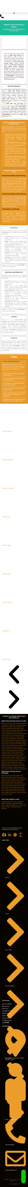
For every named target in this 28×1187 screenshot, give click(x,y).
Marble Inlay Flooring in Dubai (8, 775)
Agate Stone (7, 574)
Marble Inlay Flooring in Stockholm (13, 792)
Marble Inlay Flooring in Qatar (13, 785)
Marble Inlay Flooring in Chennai (9, 726)
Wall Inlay (6, 631)
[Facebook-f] (4, 835)
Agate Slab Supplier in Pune (12, 805)
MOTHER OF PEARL (7, 1011)
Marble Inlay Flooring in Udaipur (12, 737)
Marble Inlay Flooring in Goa (12, 745)
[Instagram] (15, 835)
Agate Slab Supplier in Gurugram (9, 801)
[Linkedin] (9, 835)
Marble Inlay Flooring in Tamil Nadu (15, 763)
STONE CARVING (7, 1020)
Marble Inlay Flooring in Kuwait (8, 782)
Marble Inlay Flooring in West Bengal (17, 769)
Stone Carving (7, 602)
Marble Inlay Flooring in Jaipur (12, 730)
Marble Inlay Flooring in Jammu (9, 750)
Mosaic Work (7, 545)
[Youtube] (21, 835)
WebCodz (16, 1184)
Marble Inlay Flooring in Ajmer (8, 723)
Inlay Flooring (7, 431)
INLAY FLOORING (7, 1004)
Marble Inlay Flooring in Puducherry (9, 760)
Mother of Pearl (8, 460)
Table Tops (6, 517)
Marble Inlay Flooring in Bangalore (17, 725)
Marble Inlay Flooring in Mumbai (14, 733)
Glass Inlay (6, 659)
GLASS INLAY (5, 1018)
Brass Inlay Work (8, 488)
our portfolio (10, 319)
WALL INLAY (5, 1008)
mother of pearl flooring (16, 101)
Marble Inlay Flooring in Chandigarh (13, 742)
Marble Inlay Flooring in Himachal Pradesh (16, 748)
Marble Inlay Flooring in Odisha (17, 758)
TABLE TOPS (5, 1022)
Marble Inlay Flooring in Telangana (9, 765)
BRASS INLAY (5, 1006)
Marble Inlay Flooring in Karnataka (15, 753)
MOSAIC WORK (6, 1013)
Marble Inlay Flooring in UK (17, 780)
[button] (14, 13)
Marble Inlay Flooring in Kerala (8, 755)
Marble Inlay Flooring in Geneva (12, 789)
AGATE (4, 1015)
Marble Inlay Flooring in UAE (13, 778)
